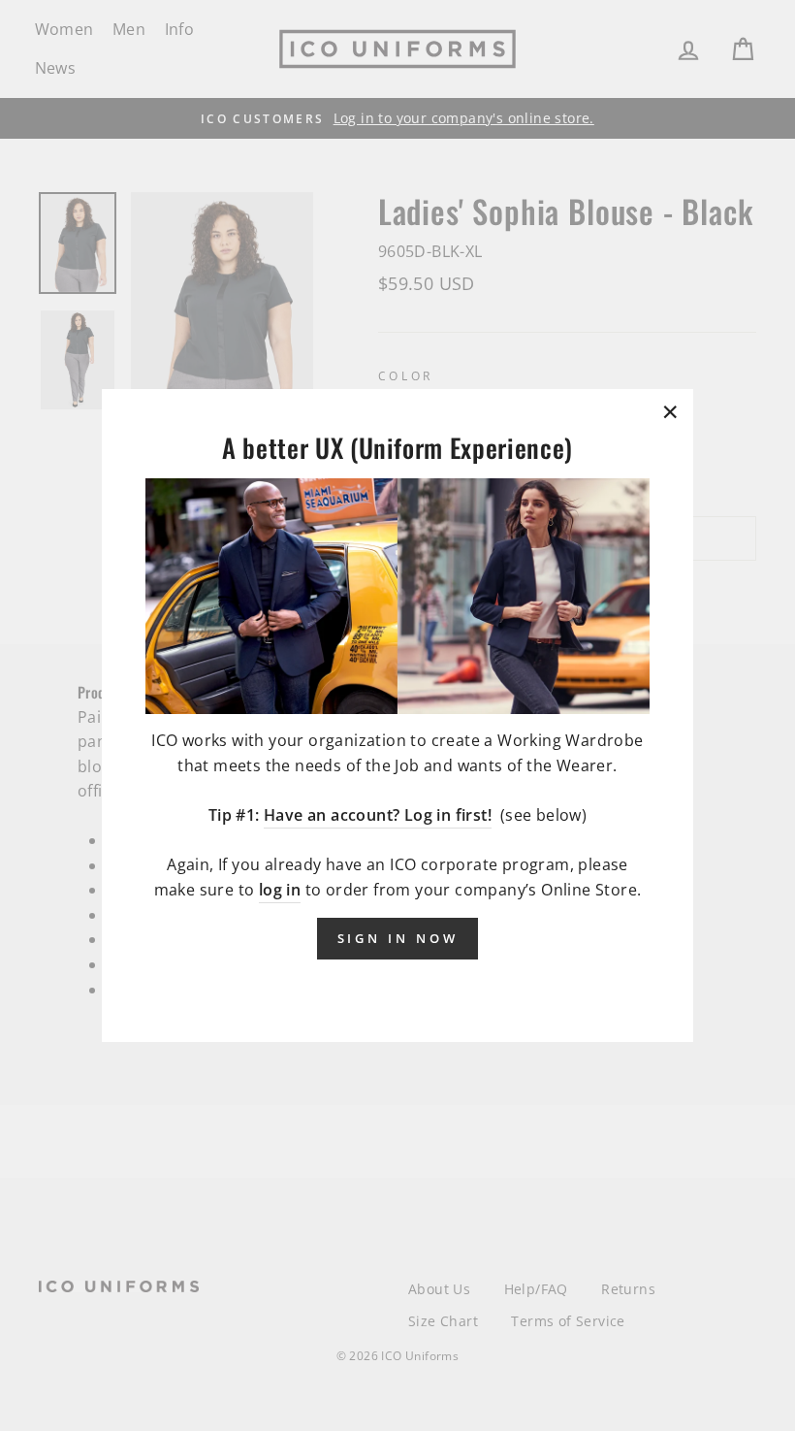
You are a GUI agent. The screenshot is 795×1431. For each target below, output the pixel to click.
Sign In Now (398, 938)
